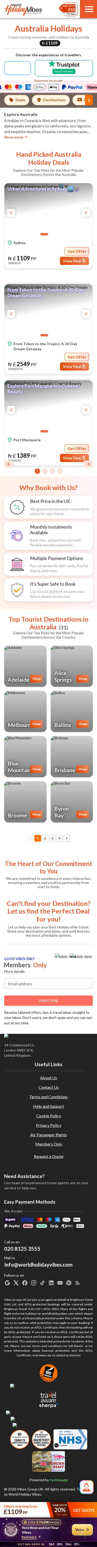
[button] (48, 210)
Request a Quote (48, 1383)
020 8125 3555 (22, 1476)
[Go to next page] (66, 838)
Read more (29, 1537)
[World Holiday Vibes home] (23, 9)
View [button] (36, 678)
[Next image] (86, 213)
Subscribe (48, 1228)
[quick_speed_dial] (86, 1487)
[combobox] (48, 972)
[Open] (90, 972)
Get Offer (77, 251)
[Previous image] (11, 213)
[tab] (16, 100)
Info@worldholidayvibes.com (38, 1489)
